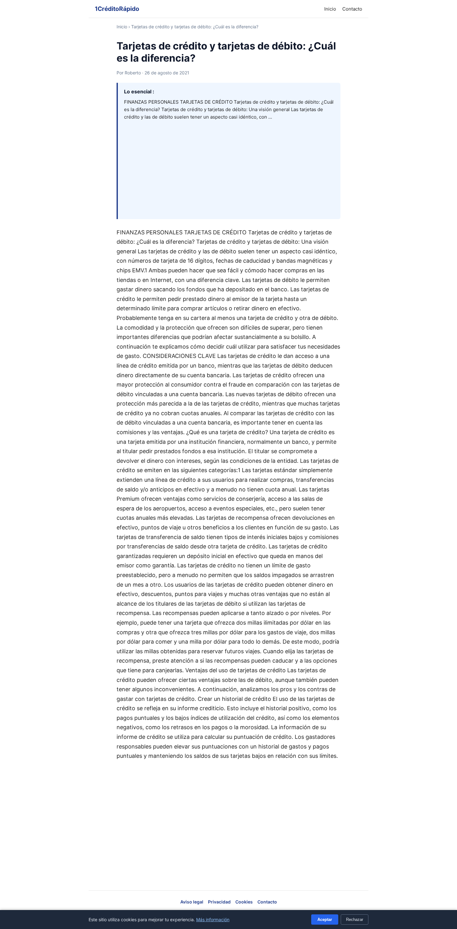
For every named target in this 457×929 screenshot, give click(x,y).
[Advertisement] (229, 167)
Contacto (352, 9)
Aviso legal (191, 901)
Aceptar (324, 919)
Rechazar (354, 919)
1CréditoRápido (117, 8)
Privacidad (219, 901)
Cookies (244, 901)
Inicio (330, 9)
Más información (212, 919)
